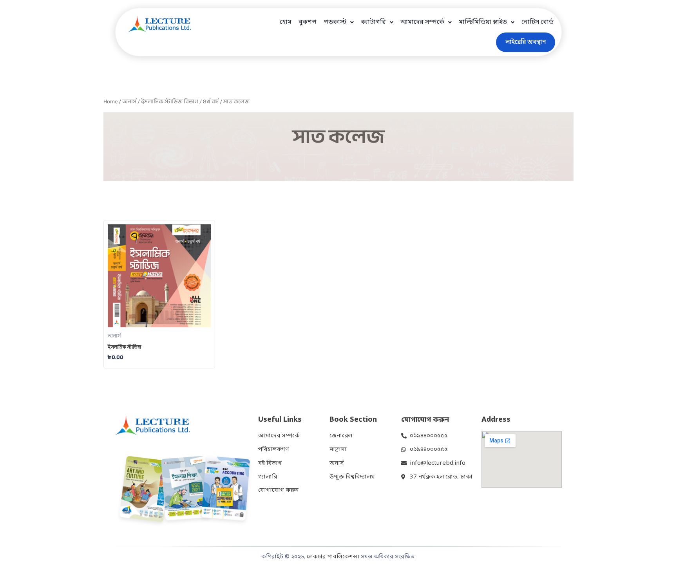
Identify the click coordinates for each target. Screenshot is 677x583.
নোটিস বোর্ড (537, 22)
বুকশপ (308, 22)
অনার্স (129, 101)
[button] (338, 22)
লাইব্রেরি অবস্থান (525, 42)
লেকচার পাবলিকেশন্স (332, 557)
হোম (285, 22)
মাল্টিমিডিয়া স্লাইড (483, 22)
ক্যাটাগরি (373, 22)
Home (110, 101)
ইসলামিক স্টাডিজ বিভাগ (169, 101)
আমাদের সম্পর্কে (422, 22)
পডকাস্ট (335, 22)
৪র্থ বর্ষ (211, 101)
